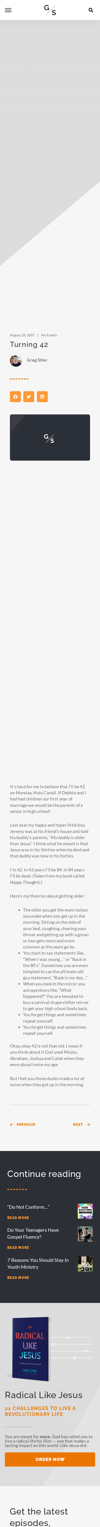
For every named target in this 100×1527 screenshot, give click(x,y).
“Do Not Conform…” (28, 1207)
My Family (49, 335)
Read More (18, 1218)
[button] (91, 10)
